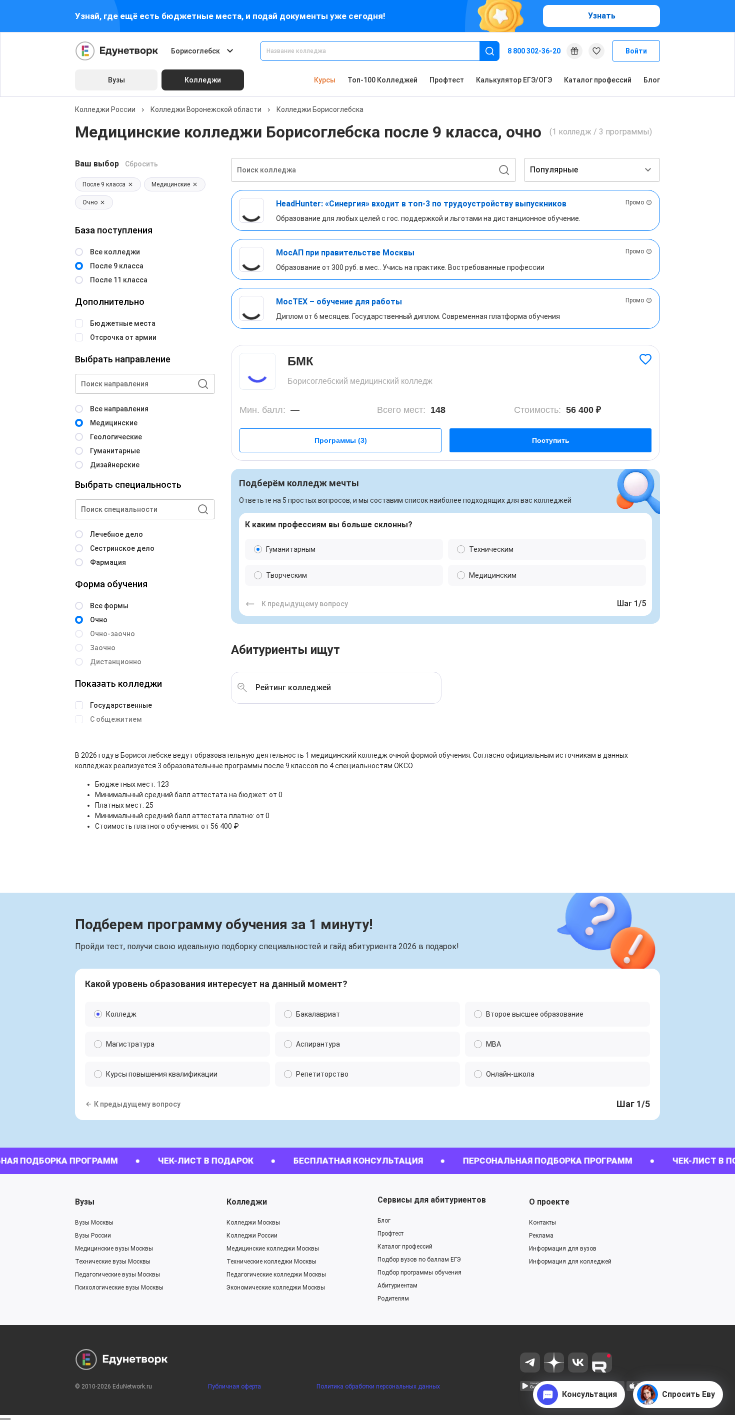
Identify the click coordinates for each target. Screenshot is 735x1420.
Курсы (325, 80)
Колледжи (246, 1202)
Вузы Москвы (94, 1222)
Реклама (541, 1235)
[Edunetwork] (117, 50)
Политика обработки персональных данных (378, 1386)
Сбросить (141, 164)
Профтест (447, 80)
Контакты (542, 1222)
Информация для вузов (562, 1248)
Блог (652, 80)
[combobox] (376, 51)
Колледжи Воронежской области (206, 109)
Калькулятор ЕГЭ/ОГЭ (514, 80)
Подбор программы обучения (420, 1272)
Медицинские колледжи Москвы (272, 1248)
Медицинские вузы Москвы (114, 1248)
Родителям (393, 1298)
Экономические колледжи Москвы (275, 1287)
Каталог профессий (598, 80)
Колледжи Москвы (253, 1222)
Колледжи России (105, 109)
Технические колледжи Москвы (271, 1261)
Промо (635, 202)
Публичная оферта (234, 1386)
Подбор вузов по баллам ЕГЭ (419, 1259)
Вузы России (93, 1235)
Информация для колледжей (570, 1261)
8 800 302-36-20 (534, 51)
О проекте (549, 1202)
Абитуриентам (398, 1285)
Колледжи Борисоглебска (320, 109)
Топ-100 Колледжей (383, 80)
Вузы (84, 1202)
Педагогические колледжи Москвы (276, 1274)
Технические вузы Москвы (112, 1261)
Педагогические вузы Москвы (117, 1274)
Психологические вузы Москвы (119, 1287)
